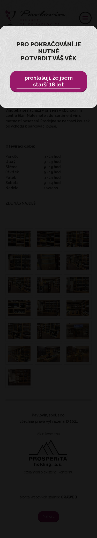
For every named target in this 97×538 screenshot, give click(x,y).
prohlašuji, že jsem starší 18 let (49, 81)
